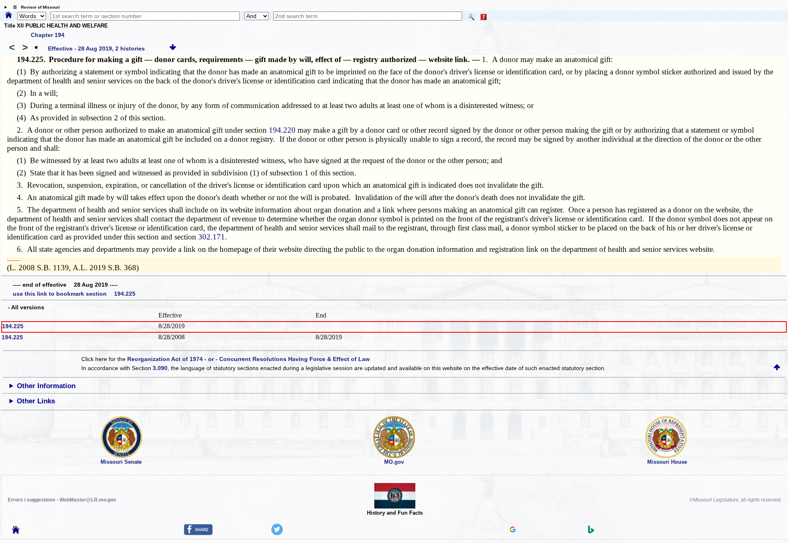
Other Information (46, 386)
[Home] (8, 16)
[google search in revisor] (512, 530)
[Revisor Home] (16, 531)
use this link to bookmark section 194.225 (74, 293)
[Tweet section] (277, 533)
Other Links (36, 401)
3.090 (160, 368)
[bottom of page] (173, 48)
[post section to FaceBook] (198, 533)
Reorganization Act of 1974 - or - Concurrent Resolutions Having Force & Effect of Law (248, 359)
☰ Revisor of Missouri (34, 7)
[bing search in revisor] (591, 531)
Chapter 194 (47, 35)
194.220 (282, 130)
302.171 (211, 236)
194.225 (12, 326)
